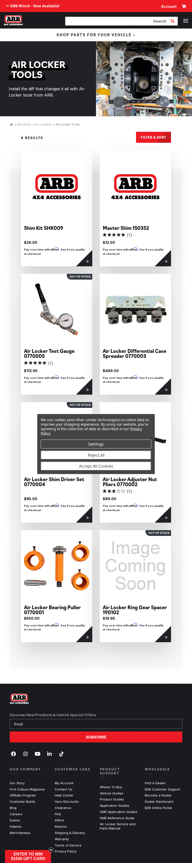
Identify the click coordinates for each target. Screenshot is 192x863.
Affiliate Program (23, 795)
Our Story (17, 783)
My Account (64, 783)
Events (15, 820)
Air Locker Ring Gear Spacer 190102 (135, 610)
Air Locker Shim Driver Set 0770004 (54, 482)
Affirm (59, 820)
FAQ (58, 814)
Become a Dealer (158, 795)
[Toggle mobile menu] (185, 21)
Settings (96, 444)
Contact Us (63, 789)
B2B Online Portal (158, 808)
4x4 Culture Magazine (27, 789)
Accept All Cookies (96, 466)
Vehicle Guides (111, 793)
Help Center (64, 795)
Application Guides (114, 805)
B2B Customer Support (162, 789)
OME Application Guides (118, 812)
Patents (16, 826)
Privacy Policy (65, 851)
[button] (28, 856)
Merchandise (20, 833)
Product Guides (112, 799)
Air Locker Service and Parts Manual (118, 826)
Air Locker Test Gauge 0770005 (49, 353)
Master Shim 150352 (126, 227)
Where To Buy (111, 787)
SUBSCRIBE (96, 736)
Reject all (96, 455)
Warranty (62, 839)
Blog (13, 808)
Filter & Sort (153, 137)
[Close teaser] (51, 849)
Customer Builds (22, 801)
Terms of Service (68, 845)
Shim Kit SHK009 (43, 227)
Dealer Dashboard (159, 801)
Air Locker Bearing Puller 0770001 (52, 610)
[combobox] (117, 21)
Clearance (63, 808)
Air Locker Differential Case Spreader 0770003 (134, 353)
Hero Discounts (67, 801)
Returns (61, 826)
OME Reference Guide (117, 818)
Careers (16, 814)
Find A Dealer (155, 783)
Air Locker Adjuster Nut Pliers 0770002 (130, 482)
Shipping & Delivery (70, 833)
